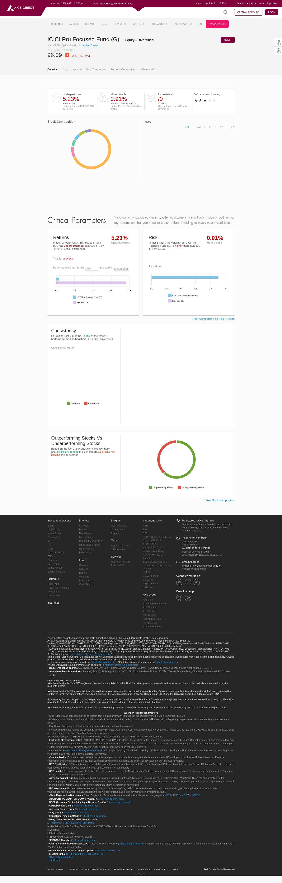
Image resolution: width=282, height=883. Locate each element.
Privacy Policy (144, 869)
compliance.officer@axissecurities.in (84, 750)
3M (199, 126)
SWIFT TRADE (139, 24)
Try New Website (217, 24)
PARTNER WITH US (183, 24)
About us (251, 3)
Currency (52, 560)
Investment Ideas (120, 525)
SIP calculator (118, 549)
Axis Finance (149, 607)
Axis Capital (149, 611)
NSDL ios (148, 587)
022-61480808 (190, 544)
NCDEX (195, 795)
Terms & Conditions (55, 869)
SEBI (145, 533)
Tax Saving (53, 564)
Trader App (53, 584)
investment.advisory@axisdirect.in (120, 665)
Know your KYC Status (155, 547)
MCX (184, 795)
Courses (83, 569)
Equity (50, 525)
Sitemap (175, 869)
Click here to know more (111, 798)
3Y (221, 126)
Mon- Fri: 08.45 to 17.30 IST (196, 551)
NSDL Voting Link (75, 854)
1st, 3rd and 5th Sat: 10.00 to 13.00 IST (202, 555)
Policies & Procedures (123, 869)
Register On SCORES (61, 823)
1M (187, 126)
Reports (115, 533)
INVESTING (120, 24)
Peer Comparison (96, 69)
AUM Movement (72, 69)
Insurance (53, 602)
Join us (241, 3)
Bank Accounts (160, 869)
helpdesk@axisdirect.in (194, 569)
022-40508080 (190, 541)
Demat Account (55, 568)
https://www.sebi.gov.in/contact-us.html (91, 654)
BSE (145, 529)
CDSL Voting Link (95, 854)
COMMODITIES (159, 24)
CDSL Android (150, 576)
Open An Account (248, 12)
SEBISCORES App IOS (155, 561)
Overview (52, 69)
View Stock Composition (220, 500)
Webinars (84, 576)
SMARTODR (149, 543)
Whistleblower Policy (154, 551)
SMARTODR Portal (84, 823)
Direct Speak (86, 580)
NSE (145, 525)
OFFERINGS (57, 24)
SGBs (50, 548)
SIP (49, 541)
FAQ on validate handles (60, 857)
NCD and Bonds (55, 552)
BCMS (146, 572)
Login (271, 12)
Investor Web (54, 595)
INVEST (227, 40)
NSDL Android (150, 583)
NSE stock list (86, 548)
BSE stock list (86, 552)
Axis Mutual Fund (152, 619)
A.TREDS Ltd (150, 622)
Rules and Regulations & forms (96, 869)
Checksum (54, 860)
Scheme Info (148, 69)
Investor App (53, 591)
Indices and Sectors (89, 545)
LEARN (105, 24)
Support (270, 3)
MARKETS (73, 24)
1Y (210, 126)
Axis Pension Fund (152, 626)
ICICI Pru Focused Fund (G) (84, 39)
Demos (83, 573)
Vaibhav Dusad (89, 45)
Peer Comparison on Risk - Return (214, 318)
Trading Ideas (118, 529)
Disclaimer (73, 869)
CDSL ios (148, 579)
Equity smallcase (56, 571)
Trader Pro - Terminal (58, 587)
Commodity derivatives (91, 541)
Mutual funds (54, 533)
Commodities (54, 537)
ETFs (50, 556)
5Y (232, 126)
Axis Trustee (149, 615)
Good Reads (85, 584)
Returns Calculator (121, 545)
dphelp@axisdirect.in (167, 662)
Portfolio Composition (123, 69)
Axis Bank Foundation (154, 603)
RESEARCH (90, 24)
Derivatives (53, 529)
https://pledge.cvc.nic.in (132, 843)
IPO (200, 24)
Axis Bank (148, 599)
